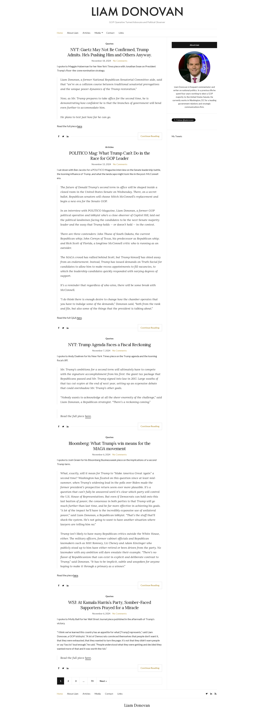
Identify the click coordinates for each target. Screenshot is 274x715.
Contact (110, 32)
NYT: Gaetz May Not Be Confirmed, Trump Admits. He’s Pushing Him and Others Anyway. (109, 52)
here (79, 126)
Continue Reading (149, 136)
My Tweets (177, 136)
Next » (103, 681)
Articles (86, 32)
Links (121, 32)
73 (92, 681)
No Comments (120, 60)
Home (60, 32)
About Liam (72, 32)
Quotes (109, 43)
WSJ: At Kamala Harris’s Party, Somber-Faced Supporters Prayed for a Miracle (109, 605)
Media (98, 32)
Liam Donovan (137, 705)
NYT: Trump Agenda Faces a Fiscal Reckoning (109, 344)
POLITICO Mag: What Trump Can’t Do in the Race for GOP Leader (109, 155)
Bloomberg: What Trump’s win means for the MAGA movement (109, 446)
